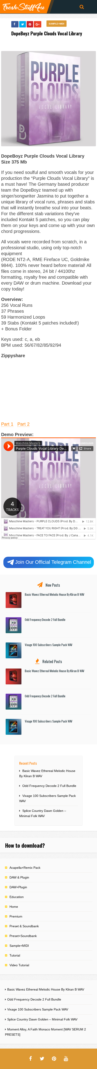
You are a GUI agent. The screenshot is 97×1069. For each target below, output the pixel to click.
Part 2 (23, 424)
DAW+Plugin (18, 887)
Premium (15, 916)
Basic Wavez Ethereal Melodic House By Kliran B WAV (54, 594)
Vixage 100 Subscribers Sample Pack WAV (48, 644)
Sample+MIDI (56, 23)
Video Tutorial (19, 965)
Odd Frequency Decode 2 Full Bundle (45, 619)
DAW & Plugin (19, 877)
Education (16, 897)
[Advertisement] (48, 389)
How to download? (25, 845)
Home (13, 906)
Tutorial (14, 955)
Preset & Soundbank (24, 926)
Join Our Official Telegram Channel (53, 562)
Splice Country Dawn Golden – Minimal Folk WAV (42, 1019)
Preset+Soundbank (23, 936)
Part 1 (7, 424)
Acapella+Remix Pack (24, 867)
